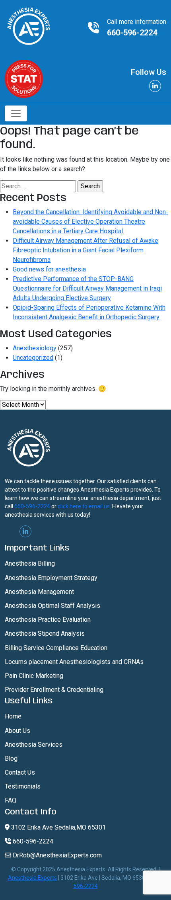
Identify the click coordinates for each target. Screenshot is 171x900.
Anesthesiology (34, 348)
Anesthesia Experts (32, 878)
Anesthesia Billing (30, 563)
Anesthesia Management (39, 591)
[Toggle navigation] (16, 113)
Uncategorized (33, 357)
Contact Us (20, 772)
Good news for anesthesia (49, 269)
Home (13, 716)
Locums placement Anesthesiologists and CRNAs (74, 662)
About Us (17, 730)
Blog (11, 758)
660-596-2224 (132, 32)
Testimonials (23, 786)
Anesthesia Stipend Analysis (45, 633)
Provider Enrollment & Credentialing (54, 689)
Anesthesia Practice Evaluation (48, 619)
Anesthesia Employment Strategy (51, 578)
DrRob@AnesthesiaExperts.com (56, 855)
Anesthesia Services (33, 744)
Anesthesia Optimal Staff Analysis (52, 605)
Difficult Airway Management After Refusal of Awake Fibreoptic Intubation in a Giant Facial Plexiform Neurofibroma (85, 250)
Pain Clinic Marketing (34, 675)
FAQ (10, 800)
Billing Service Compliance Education (56, 648)
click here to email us (84, 506)
